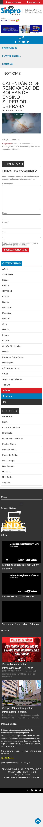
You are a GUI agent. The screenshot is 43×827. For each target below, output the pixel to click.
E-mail (5, 222)
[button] (20, 38)
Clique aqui (7, 144)
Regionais (7, 64)
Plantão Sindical (11, 56)
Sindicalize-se (9, 48)
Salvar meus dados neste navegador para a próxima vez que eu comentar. (20, 244)
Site (4, 232)
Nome (5, 213)
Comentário (7, 184)
